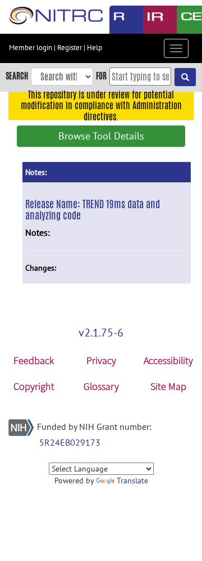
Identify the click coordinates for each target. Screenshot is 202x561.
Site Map (168, 386)
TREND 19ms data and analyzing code (92, 209)
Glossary (101, 386)
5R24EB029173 (69, 442)
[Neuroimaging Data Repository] (151, 20)
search (17, 76)
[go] (185, 77)
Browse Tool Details (101, 135)
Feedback (33, 360)
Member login (30, 47)
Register (69, 47)
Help (94, 47)
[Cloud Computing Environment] (185, 20)
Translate (132, 480)
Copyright (33, 386)
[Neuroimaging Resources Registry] (117, 20)
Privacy (101, 360)
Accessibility (168, 360)
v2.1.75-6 (101, 332)
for (101, 76)
